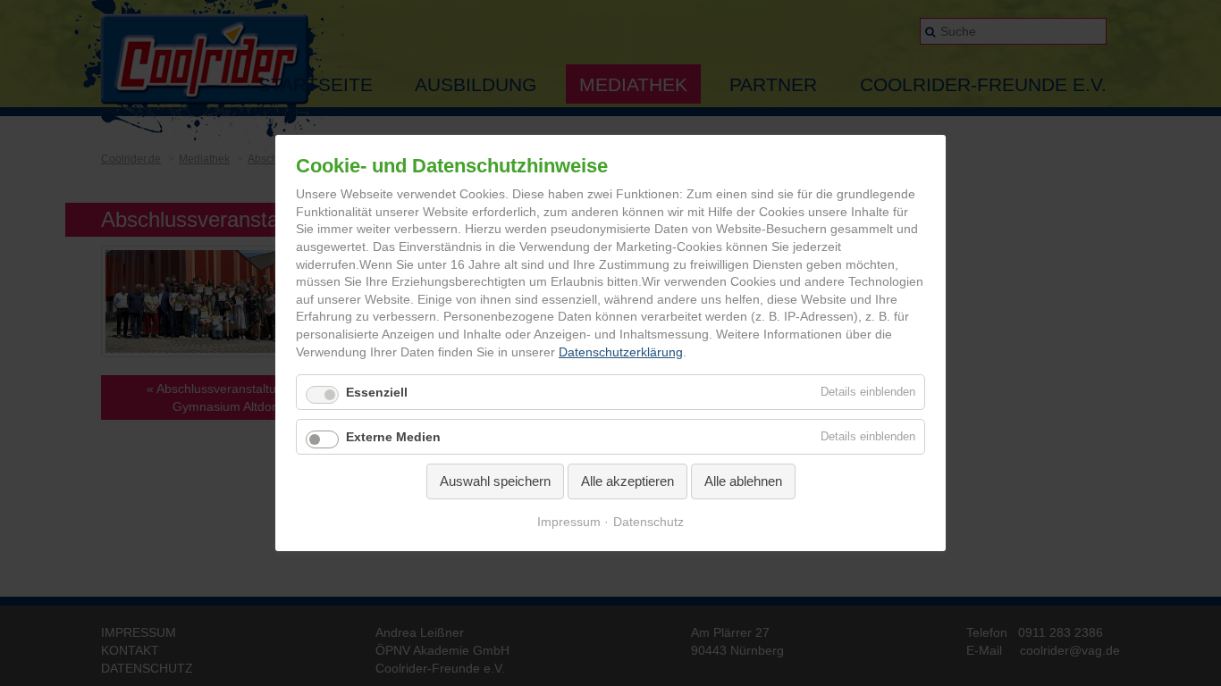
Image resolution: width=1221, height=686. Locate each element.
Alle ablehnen (743, 481)
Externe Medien (393, 437)
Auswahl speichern (495, 481)
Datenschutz (648, 521)
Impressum (569, 521)
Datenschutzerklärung (621, 352)
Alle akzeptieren (627, 481)
